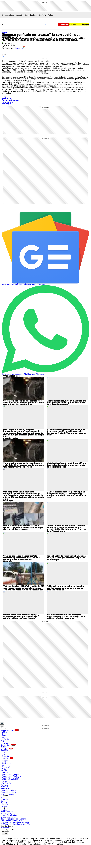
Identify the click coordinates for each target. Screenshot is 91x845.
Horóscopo (6, 764)
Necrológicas (6, 813)
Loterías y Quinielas (9, 815)
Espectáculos (7, 756)
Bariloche (34, 15)
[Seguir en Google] (3, 56)
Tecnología (6, 767)
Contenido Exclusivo (9, 790)
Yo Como (5, 769)
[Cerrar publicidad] (2, 723)
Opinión (4, 771)
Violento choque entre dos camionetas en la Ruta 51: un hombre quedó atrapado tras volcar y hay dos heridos (23, 403)
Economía (5, 739)
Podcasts (4, 787)
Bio (3, 765)
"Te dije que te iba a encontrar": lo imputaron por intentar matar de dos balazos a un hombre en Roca (21, 558)
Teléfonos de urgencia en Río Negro (15, 822)
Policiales (4, 785)
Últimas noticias (8, 15)
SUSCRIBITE (79, 24)
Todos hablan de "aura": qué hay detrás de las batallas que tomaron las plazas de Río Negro (66, 558)
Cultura (3, 752)
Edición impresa (7, 794)
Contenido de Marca (9, 792)
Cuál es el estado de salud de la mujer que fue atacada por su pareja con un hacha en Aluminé (65, 588)
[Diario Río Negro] (45, 24)
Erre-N (4, 754)
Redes (3, 747)
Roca (27, 15)
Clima (4, 762)
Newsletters (8, 745)
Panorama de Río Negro (11, 776)
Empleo (4, 810)
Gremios (5, 734)
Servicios (4, 743)
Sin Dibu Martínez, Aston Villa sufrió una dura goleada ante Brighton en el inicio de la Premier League (66, 403)
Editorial (5, 773)
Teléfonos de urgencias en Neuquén (15, 824)
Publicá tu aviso (7, 812)
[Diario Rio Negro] (11, 836)
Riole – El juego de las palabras (13, 819)
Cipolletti (42, 15)
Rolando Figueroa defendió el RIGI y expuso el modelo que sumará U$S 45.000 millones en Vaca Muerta (21, 617)
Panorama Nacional (10, 780)
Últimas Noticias (9, 730)
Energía (4, 738)
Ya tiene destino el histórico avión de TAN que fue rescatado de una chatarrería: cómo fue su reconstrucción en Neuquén (23, 588)
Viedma (50, 15)
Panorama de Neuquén (11, 774)
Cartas (4, 781)
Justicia (5, 736)
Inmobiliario (5, 789)
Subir (5, 834)
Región (4, 33)
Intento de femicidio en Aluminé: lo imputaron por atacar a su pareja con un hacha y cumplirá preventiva (66, 617)
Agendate (6, 749)
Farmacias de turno (8, 817)
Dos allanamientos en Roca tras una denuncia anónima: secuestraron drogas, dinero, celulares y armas (23, 527)
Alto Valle (4, 799)
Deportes (4, 751)
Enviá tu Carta (7, 783)
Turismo (4, 741)
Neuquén (19, 15)
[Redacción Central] (2, 42)
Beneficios (5, 828)
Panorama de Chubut (10, 778)
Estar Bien (7, 758)
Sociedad (4, 760)
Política (4, 732)
